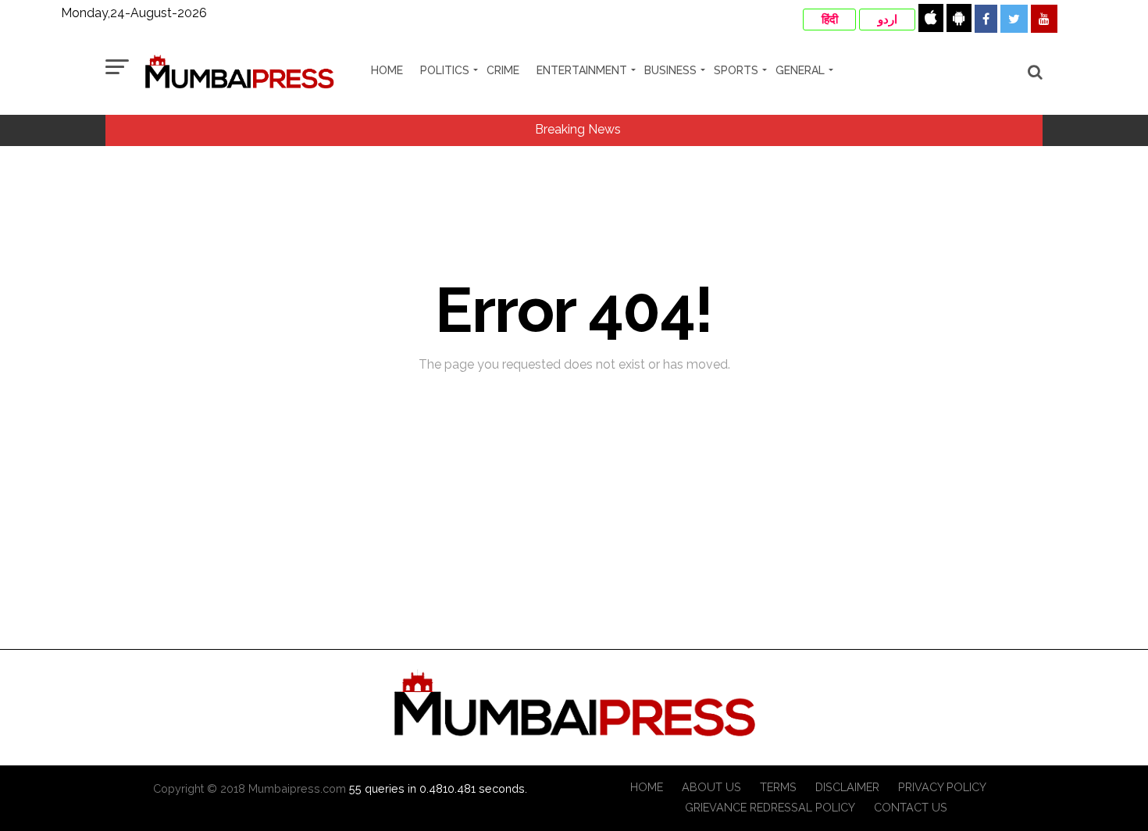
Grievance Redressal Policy (770, 807)
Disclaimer (847, 787)
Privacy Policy (942, 787)
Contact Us (910, 807)
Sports (736, 70)
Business (670, 70)
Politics (444, 70)
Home (387, 70)
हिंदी (830, 19)
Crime (503, 70)
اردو (887, 19)
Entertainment (582, 70)
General (800, 70)
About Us (711, 787)
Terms (778, 787)
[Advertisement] (574, 611)
